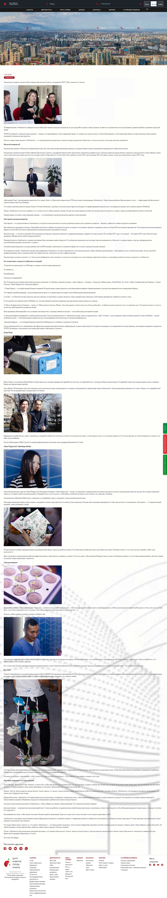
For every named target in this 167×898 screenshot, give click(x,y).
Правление (33, 865)
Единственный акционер (37, 884)
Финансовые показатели (38, 891)
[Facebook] (150, 865)
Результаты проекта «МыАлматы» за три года (99, 47)
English (160, 4)
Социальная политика (128, 865)
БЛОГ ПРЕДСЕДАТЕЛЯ (165, 444)
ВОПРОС (165, 428)
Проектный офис (55, 863)
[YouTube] (158, 865)
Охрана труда (125, 863)
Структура (33, 867)
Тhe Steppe (15, 837)
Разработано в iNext (15, 872)
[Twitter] (162, 865)
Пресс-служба (60, 47)
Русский (154, 4)
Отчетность (33, 874)
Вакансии (80, 861)
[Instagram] (154, 865)
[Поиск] (47, 4)
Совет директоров (36, 863)
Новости (74, 47)
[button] (141, 4)
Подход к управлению (128, 861)
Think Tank (53, 861)
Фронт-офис (54, 874)
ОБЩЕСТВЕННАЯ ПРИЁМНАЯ (165, 465)
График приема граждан (37, 881)
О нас (31, 861)
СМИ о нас (69, 872)
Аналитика (68, 865)
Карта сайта (90, 870)
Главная (48, 47)
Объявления (103, 867)
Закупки (101, 861)
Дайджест (68, 874)
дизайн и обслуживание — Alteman (15, 873)
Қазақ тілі (147, 4)
